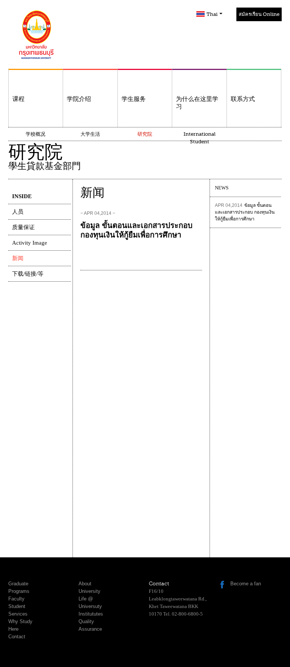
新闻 (17, 258)
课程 (18, 99)
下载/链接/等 (27, 274)
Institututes (91, 614)
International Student (200, 137)
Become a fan (245, 583)
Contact (16, 636)
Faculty (16, 599)
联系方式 (243, 99)
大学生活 (90, 134)
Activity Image (29, 243)
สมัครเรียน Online (259, 14)
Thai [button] (213, 14)
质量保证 (23, 227)
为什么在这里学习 (197, 103)
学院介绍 (79, 99)
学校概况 (35, 134)
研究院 (144, 134)
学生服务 (134, 99)
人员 (17, 212)
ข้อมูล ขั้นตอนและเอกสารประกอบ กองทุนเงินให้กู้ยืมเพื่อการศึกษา (245, 212)
